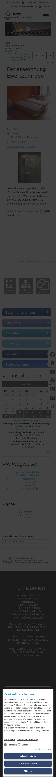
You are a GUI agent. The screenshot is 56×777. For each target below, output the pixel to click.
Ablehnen (28, 771)
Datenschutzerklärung (28, 739)
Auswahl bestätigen (28, 764)
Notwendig (12, 745)
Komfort (24, 745)
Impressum (9, 739)
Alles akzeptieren (28, 756)
